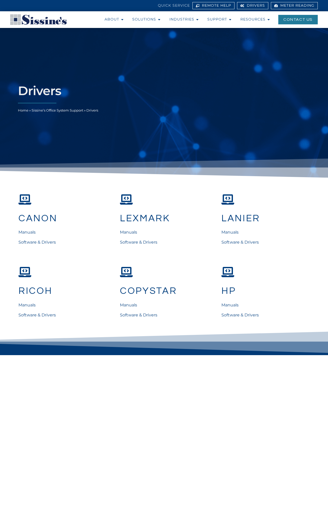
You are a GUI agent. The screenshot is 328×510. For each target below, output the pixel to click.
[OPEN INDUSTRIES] (197, 19)
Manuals (27, 232)
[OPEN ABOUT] (122, 19)
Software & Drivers (37, 242)
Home (23, 110)
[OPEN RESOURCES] (268, 19)
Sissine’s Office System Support (57, 110)
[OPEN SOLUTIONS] (159, 19)
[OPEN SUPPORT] (230, 19)
